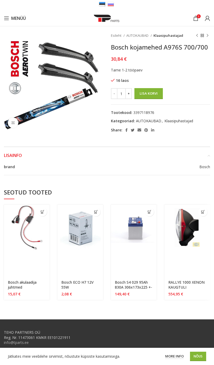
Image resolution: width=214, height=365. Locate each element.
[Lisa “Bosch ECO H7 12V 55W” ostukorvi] (95, 211)
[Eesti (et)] (102, 4)
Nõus (198, 356)
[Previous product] (197, 35)
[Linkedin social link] (153, 130)
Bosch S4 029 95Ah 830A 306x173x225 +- (133, 285)
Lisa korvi (149, 93)
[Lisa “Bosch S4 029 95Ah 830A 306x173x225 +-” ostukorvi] (149, 211)
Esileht (116, 35)
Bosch (204, 166)
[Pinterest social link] (146, 130)
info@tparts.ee (16, 342)
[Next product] (207, 35)
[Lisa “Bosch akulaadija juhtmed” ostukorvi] (42, 211)
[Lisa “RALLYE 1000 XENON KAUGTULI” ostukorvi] (202, 211)
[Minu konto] (207, 18)
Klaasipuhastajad (168, 35)
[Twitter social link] (132, 130)
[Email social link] (139, 130)
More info (174, 356)
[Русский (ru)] (111, 4)
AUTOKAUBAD (137, 35)
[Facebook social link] (126, 130)
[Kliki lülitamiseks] (13, 123)
